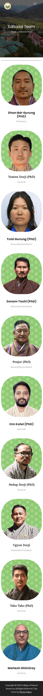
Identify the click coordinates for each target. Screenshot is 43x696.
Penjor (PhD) (21, 362)
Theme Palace (25, 692)
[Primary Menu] (35, 4)
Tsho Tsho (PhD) (21, 606)
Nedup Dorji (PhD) (21, 484)
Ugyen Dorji (21, 545)
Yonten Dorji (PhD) (21, 177)
